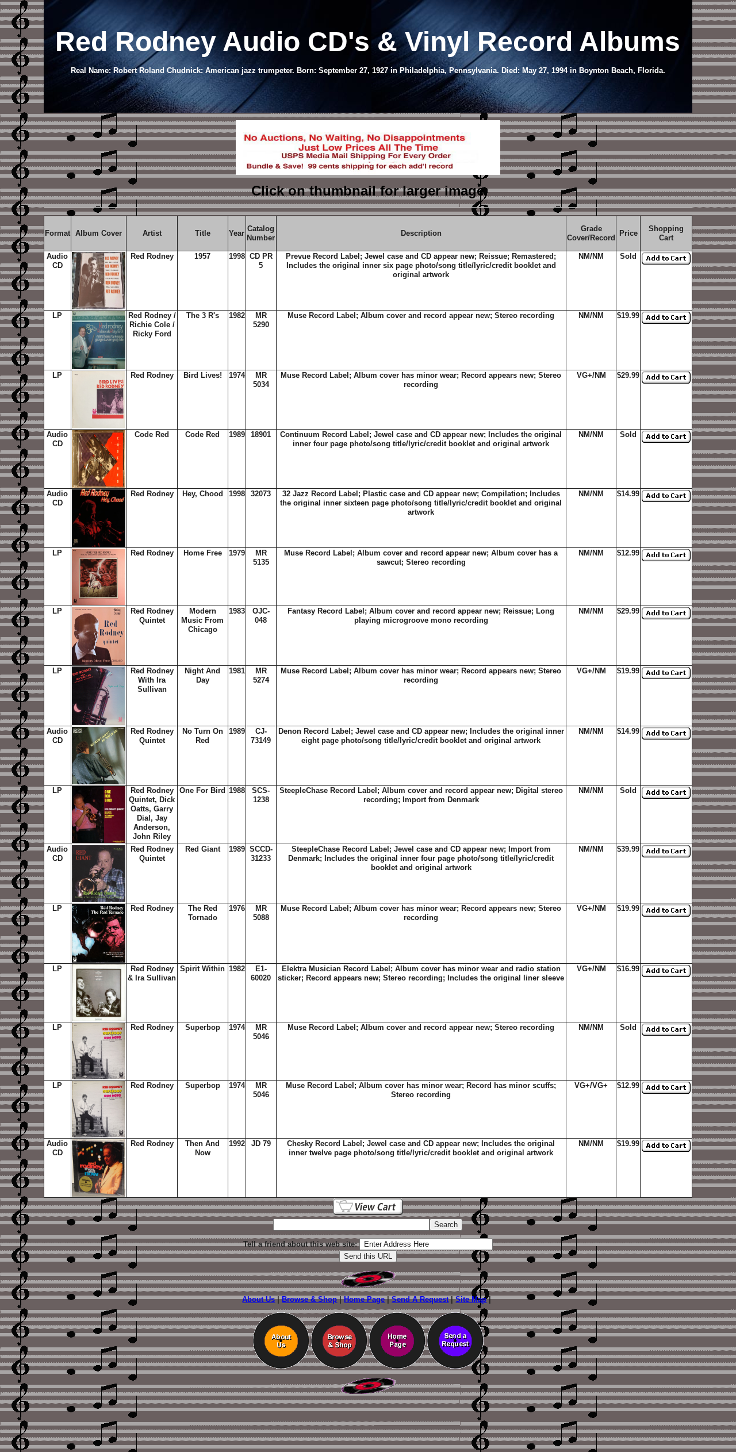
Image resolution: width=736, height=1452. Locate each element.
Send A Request (420, 1299)
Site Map (470, 1299)
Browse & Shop (309, 1299)
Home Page (364, 1299)
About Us (258, 1299)
